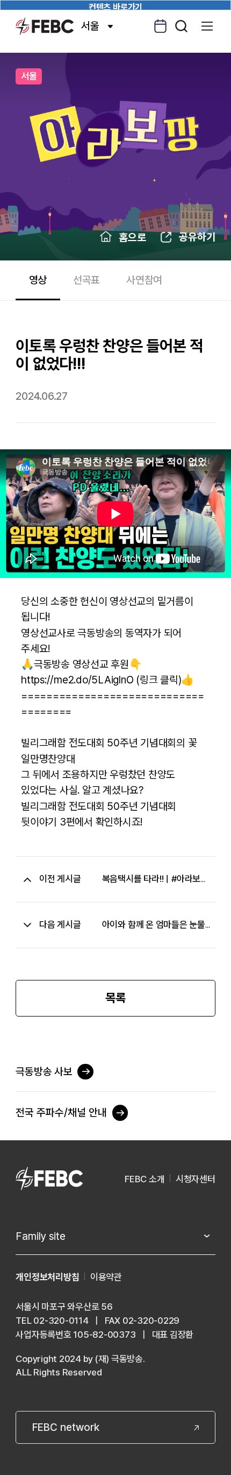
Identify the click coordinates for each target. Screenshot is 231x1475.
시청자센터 (195, 1179)
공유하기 (197, 236)
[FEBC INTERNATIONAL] (49, 1179)
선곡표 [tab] (86, 279)
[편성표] (160, 26)
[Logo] (44, 26)
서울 (90, 25)
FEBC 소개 (144, 1179)
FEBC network (65, 1427)
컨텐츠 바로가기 (115, 6)
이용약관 (106, 1277)
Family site (41, 1236)
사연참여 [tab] (144, 279)
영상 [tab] (38, 279)
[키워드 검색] (181, 26)
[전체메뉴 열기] (207, 26)
